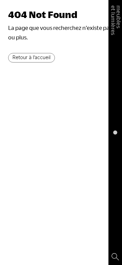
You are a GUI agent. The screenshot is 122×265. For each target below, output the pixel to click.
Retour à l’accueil (31, 57)
